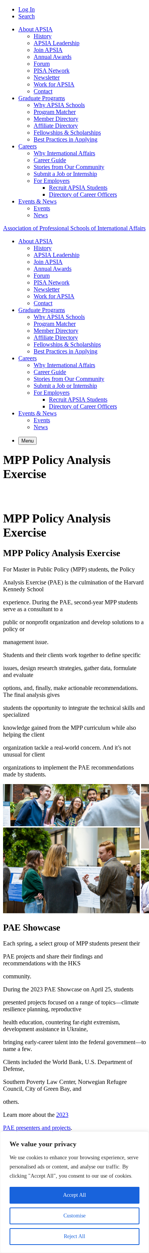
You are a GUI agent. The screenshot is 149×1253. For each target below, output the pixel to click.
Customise (74, 1216)
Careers (27, 146)
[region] (74, 1192)
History (43, 36)
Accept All (74, 1195)
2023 (62, 1114)
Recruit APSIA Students (78, 187)
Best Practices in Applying (65, 139)
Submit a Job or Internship (65, 174)
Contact (43, 91)
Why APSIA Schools (59, 105)
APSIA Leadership (56, 43)
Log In (26, 9)
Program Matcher (55, 112)
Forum (42, 63)
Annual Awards (52, 57)
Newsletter (47, 77)
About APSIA (35, 29)
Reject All (74, 1236)
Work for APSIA (54, 84)
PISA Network (52, 70)
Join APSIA (48, 50)
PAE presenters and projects (37, 1127)
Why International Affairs (64, 153)
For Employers (52, 180)
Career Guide (50, 160)
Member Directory (56, 119)
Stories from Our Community (69, 167)
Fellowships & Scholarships (67, 132)
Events (42, 208)
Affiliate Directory (56, 125)
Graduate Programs (41, 98)
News (41, 215)
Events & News (37, 201)
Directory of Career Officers (83, 194)
